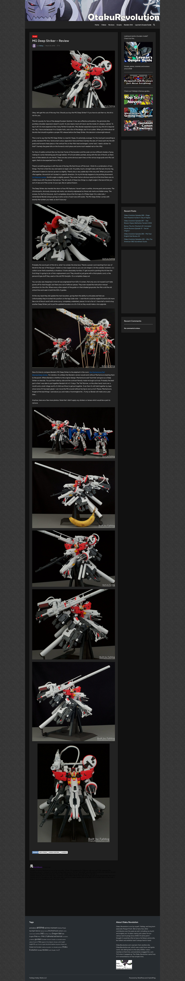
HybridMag (151, 978)
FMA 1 (39, 936)
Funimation (65, 936)
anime (40, 927)
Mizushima (57, 944)
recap (40, 950)
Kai (40, 942)
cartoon (60, 931)
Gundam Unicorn (46, 939)
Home (97, 25)
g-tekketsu (31, 939)
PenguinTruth (127, 929)
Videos (103, 25)
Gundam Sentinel (54, 852)
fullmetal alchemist (54, 936)
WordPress (141, 978)
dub (63, 934)
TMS (57, 950)
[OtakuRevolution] (92, 10)
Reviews (111, 25)
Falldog (41, 45)
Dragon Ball (56, 933)
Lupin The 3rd (38, 944)
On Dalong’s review (39, 177)
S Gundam (64, 852)
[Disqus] (73, 888)
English (31, 936)
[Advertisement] (138, 172)
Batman (38, 931)
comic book (32, 933)
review (45, 950)
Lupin (63, 942)
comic (64, 931)
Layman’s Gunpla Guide (143, 25)
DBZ (42, 933)
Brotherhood (53, 931)
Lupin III (32, 944)
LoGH (59, 942)
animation (32, 928)
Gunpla (119, 25)
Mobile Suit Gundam (35, 947)
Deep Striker (43, 852)
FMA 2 (43, 936)
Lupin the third (46, 944)
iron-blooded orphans (61, 939)
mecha (53, 944)
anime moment (51, 928)
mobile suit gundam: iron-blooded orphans (52, 947)
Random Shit (128, 25)
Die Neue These (48, 933)
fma (35, 936)
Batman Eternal (44, 931)
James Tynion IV (33, 942)
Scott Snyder (52, 950)
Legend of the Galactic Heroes (49, 942)
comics (38, 934)
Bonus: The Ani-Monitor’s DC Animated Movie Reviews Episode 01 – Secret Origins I (137, 228)
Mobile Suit (64, 944)
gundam (38, 939)
